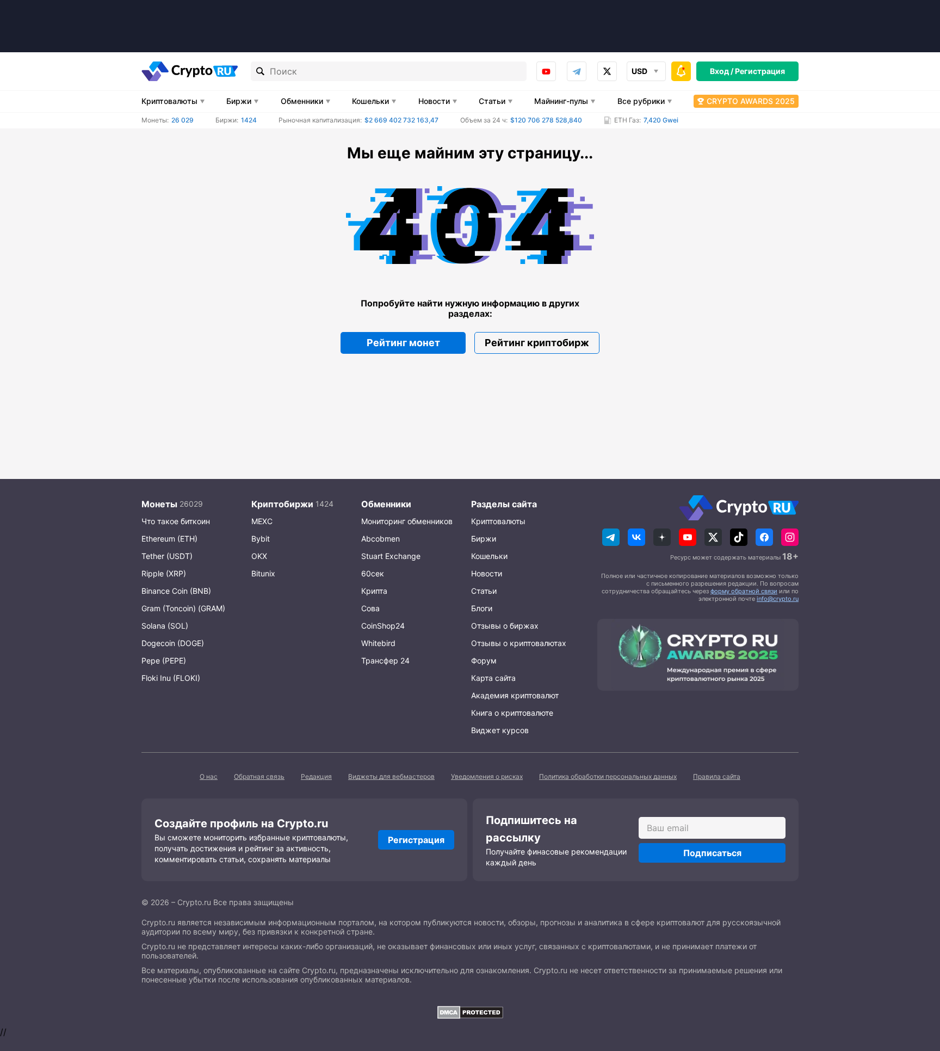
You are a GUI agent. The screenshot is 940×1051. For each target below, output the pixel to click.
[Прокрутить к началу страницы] (915, 983)
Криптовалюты (169, 101)
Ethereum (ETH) (169, 538)
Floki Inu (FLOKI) (170, 678)
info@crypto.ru (778, 599)
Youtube (546, 71)
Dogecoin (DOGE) (172, 643)
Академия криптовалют (515, 695)
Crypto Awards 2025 (751, 101)
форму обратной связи (743, 591)
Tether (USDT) (167, 556)
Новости (434, 101)
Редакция (316, 776)
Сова (370, 608)
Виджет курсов (500, 730)
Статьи (492, 101)
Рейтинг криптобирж (537, 342)
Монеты (159, 504)
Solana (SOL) (164, 625)
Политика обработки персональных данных (608, 776)
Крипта (374, 590)
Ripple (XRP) (163, 573)
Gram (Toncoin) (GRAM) (183, 608)
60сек (372, 573)
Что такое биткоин (175, 521)
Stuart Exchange (390, 556)
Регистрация (760, 71)
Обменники (302, 101)
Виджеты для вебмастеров (391, 776)
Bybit (260, 538)
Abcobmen (380, 538)
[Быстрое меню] (681, 71)
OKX (259, 556)
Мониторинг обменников (407, 521)
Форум (484, 660)
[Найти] (260, 71)
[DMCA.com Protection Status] (470, 1012)
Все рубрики (641, 101)
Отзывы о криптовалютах (518, 643)
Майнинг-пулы (561, 101)
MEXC (262, 521)
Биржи (238, 101)
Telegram (576, 71)
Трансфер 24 (385, 660)
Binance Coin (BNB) (176, 590)
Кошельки (370, 101)
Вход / (721, 71)
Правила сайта (716, 776)
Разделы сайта (504, 504)
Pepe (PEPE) (163, 660)
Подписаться (712, 852)
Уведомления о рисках (487, 776)
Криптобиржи (282, 504)
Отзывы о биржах (505, 625)
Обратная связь (259, 776)
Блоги (481, 608)
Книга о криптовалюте (512, 712)
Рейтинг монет (403, 342)
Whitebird (378, 643)
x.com (607, 71)
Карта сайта (493, 678)
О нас (209, 776)
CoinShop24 (383, 625)
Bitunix (263, 573)
